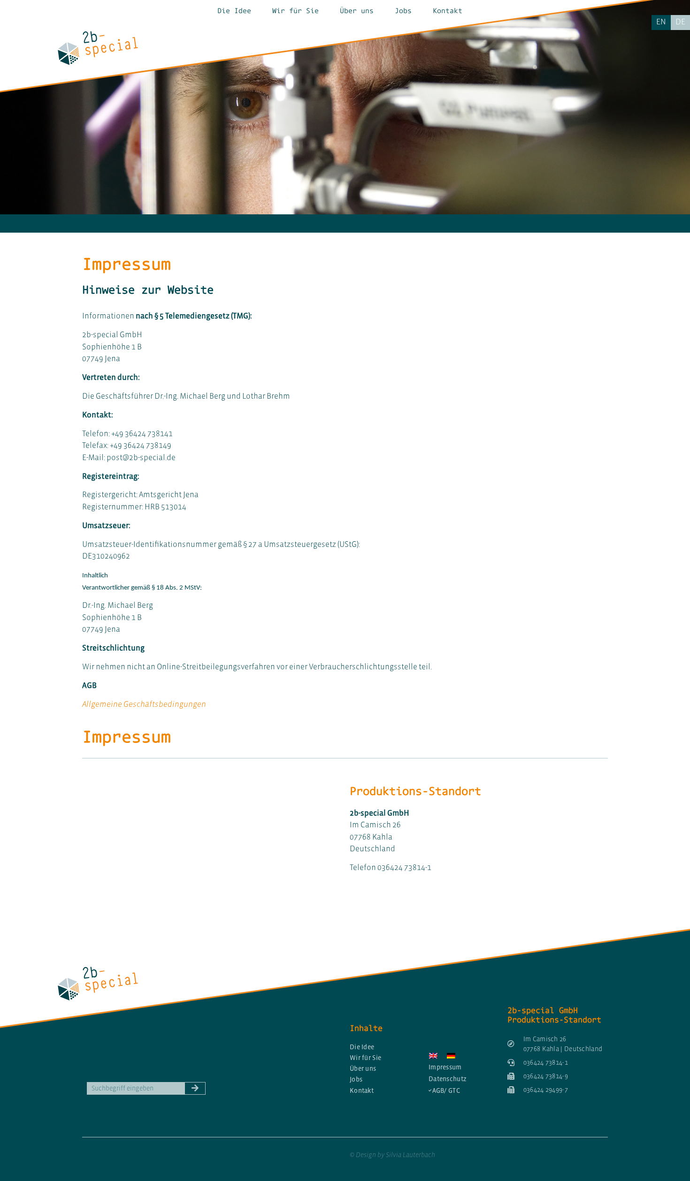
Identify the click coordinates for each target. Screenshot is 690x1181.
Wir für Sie (295, 10)
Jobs (403, 10)
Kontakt (447, 10)
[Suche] (195, 1088)
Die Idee (234, 10)
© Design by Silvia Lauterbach (392, 1154)
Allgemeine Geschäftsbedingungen (144, 704)
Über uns (357, 10)
